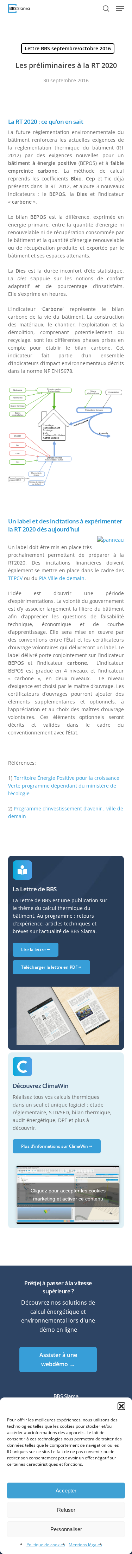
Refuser (66, 1510)
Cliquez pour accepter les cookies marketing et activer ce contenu (68, 1195)
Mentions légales (85, 1545)
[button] (121, 1406)
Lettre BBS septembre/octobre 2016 (68, 48)
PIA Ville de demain (61, 578)
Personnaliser (66, 1529)
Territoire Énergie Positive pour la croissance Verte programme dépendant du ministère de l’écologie (63, 786)
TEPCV (15, 578)
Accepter (66, 1491)
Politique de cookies (45, 1545)
